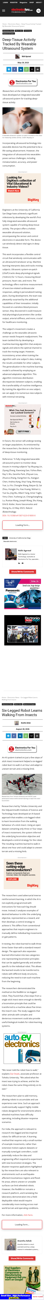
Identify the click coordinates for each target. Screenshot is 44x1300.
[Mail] (22, 563)
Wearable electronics (10, 541)
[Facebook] (14, 69)
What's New (18, 31)
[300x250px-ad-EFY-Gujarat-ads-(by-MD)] (22, 645)
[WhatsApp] (26, 69)
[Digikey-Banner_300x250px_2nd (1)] (22, 202)
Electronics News (14, 24)
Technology (27, 31)
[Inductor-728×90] (22, 1299)
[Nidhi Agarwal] (18, 56)
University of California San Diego (20, 538)
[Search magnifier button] (38, 11)
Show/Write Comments (22, 571)
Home (4, 24)
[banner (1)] (22, 433)
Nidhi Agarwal (26, 56)
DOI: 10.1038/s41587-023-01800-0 (19, 515)
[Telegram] (8, 69)
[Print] (37, 69)
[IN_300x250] (22, 608)
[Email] (32, 69)
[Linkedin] (20, 69)
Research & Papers (8, 33)
